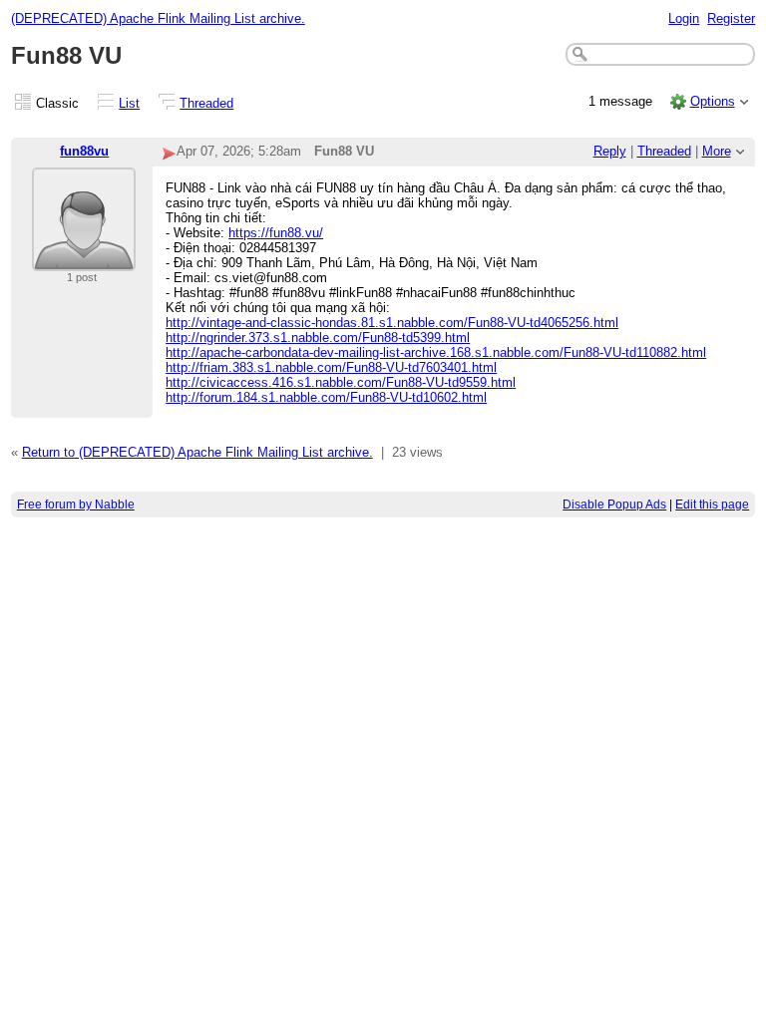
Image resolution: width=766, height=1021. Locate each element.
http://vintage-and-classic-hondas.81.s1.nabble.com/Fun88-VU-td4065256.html (392, 322)
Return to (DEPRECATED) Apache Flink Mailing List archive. (197, 452)
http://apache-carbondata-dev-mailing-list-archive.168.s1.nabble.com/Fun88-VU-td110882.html (436, 352)
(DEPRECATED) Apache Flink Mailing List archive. (158, 18)
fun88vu (84, 151)
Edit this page (712, 504)
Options (712, 101)
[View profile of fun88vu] (84, 258)
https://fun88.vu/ (275, 232)
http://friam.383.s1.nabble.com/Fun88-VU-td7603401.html (331, 367)
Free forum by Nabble (76, 504)
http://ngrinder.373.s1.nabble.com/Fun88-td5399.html (318, 337)
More (716, 151)
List (129, 103)
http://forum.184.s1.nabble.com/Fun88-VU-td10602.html (326, 397)
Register (731, 18)
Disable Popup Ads (614, 504)
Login (683, 18)
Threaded (206, 103)
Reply (609, 151)
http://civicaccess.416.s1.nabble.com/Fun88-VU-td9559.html (341, 382)
